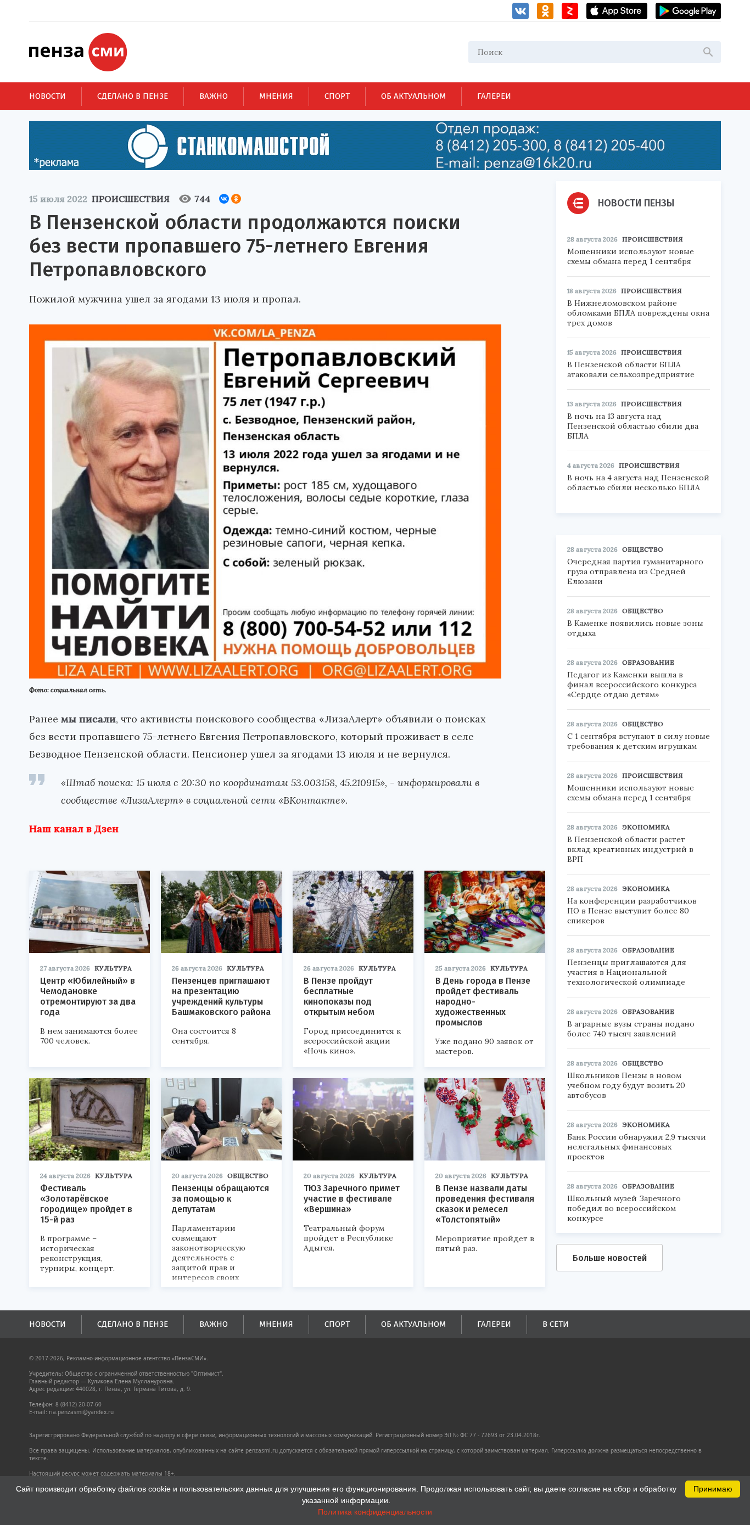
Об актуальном (413, 96)
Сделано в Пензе (132, 96)
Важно (213, 96)
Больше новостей (610, 1258)
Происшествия (131, 198)
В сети (555, 1324)
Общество (247, 1175)
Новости (47, 96)
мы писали (88, 719)
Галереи (494, 96)
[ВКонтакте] (224, 199)
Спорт (337, 96)
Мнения (276, 96)
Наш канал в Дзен (74, 828)
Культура (113, 968)
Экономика (646, 827)
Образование (648, 662)
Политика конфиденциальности (375, 1511)
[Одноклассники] (236, 199)
